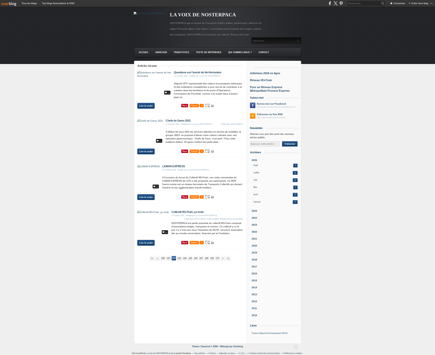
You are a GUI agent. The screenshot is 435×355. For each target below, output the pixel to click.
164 (185, 258)
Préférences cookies (292, 353)
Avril (255, 194)
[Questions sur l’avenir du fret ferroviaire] (154, 76)
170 (217, 258)
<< (152, 258)
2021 (254, 238)
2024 (254, 217)
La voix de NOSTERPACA (158, 353)
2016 (254, 273)
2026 (254, 160)
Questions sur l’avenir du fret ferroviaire (197, 72)
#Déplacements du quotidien (231, 219)
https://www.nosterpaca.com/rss (271, 117)
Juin (255, 180)
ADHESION (161, 52)
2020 (254, 245)
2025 (254, 211)
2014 (254, 287)
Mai (255, 187)
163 (179, 258)
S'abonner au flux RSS (270, 114)
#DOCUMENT (237, 124)
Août (255, 165)
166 (195, 258)
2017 (254, 266)
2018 (254, 259)
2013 (254, 294)
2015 (254, 280)
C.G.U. (242, 353)
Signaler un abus (227, 353)
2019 (254, 252)
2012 (254, 301)
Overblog (238, 346)
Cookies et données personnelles (264, 353)
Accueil (144, 52)
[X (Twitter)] (335, 3)
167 (201, 258)
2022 (254, 231)
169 (212, 258)
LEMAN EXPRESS (173, 166)
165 (190, 258)
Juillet (256, 172)
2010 (254, 315)
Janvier (256, 202)
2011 (254, 308)
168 (206, 258)
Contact (264, 52)
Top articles (199, 353)
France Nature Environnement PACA (270, 333)
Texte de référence (208, 52)
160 (163, 258)
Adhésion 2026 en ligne (265, 73)
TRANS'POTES (181, 52)
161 (168, 258)
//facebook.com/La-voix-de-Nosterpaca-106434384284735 (277, 107)
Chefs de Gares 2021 (178, 120)
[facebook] (330, 3)
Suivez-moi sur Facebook (271, 103)
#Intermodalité (213, 219)
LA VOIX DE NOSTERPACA (203, 14)
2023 (254, 224)
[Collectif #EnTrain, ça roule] (153, 212)
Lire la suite (146, 105)
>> (228, 258)
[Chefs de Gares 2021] (150, 120)
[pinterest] (341, 3)
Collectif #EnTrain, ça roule (187, 212)
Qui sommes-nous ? (240, 52)
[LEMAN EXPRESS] (148, 166)
